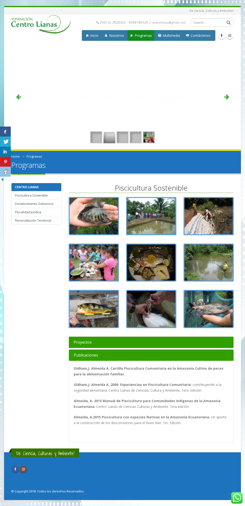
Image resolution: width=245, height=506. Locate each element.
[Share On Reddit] (5, 172)
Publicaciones (86, 355)
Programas (143, 35)
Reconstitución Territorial (33, 220)
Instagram (23, 469)
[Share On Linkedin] (5, 152)
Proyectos (83, 342)
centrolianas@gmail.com (169, 23)
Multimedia (171, 35)
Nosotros (116, 35)
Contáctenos (201, 35)
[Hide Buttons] (2, 179)
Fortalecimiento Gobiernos (34, 204)
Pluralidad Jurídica (28, 212)
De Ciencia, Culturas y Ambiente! (45, 453)
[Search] (229, 22)
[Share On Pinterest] (5, 162)
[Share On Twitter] (5, 142)
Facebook (15, 469)
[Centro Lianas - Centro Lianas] (41, 24)
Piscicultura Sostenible (31, 195)
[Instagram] (229, 35)
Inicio (94, 35)
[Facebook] (221, 35)
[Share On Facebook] (5, 132)
